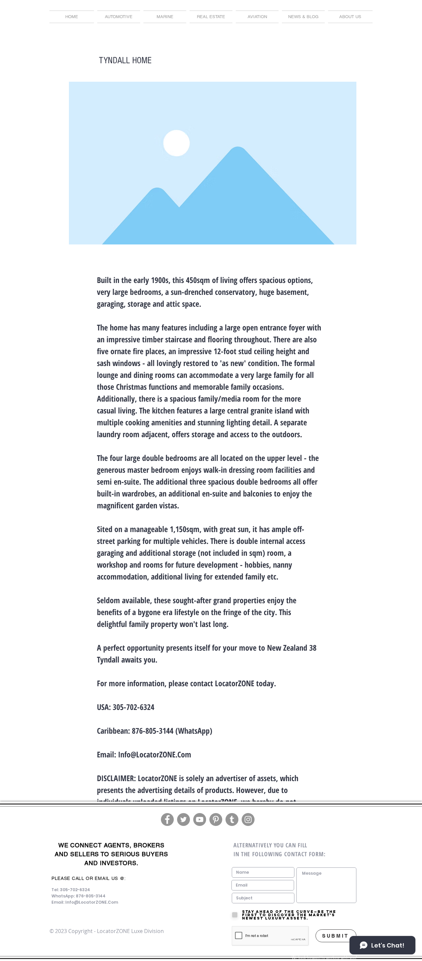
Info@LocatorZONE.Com (154, 754)
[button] (303, 17)
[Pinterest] (215, 819)
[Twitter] (183, 819)
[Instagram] (248, 819)
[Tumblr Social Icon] (232, 819)
